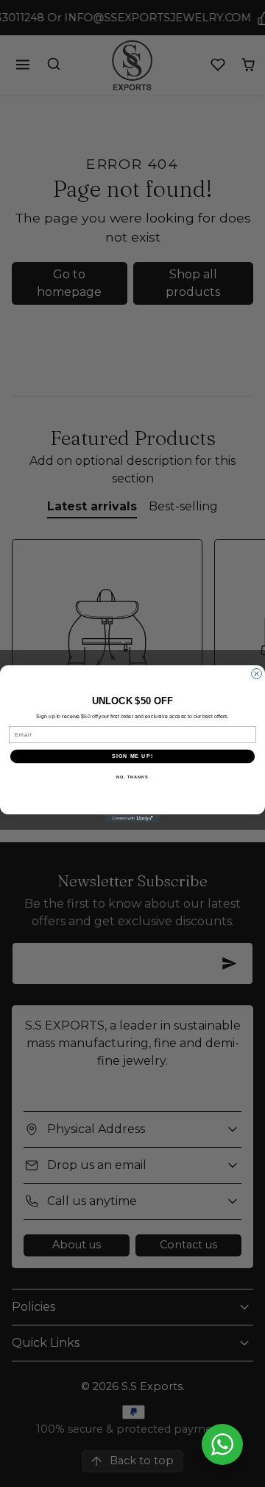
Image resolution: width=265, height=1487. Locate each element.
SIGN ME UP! (132, 756)
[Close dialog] (257, 673)
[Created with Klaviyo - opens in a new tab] (132, 818)
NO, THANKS (132, 776)
